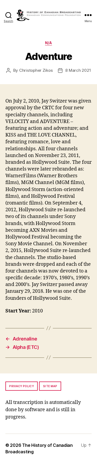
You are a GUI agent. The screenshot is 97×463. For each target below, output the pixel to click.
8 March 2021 (78, 70)
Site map (50, 386)
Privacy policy (21, 386)
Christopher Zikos (36, 70)
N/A (48, 42)
